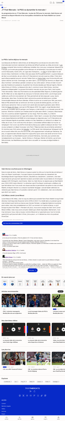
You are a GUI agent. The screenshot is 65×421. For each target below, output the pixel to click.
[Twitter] (23, 395)
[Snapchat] (38, 395)
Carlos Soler (42, 78)
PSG (44, 71)
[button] (59, 2)
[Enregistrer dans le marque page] (51, 3)
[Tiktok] (41, 395)
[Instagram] (27, 395)
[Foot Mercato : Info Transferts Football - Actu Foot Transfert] (32, 388)
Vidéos (3, 408)
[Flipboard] (34, 395)
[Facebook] (20, 395)
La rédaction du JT (7, 20)
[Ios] (34, 391)
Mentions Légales (6, 406)
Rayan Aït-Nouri (12, 107)
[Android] (30, 391)
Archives (4, 411)
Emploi (3, 414)
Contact (4, 403)
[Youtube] (30, 395)
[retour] (2, 3)
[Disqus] (32, 252)
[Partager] (54, 3)
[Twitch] (45, 395)
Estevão (26, 129)
